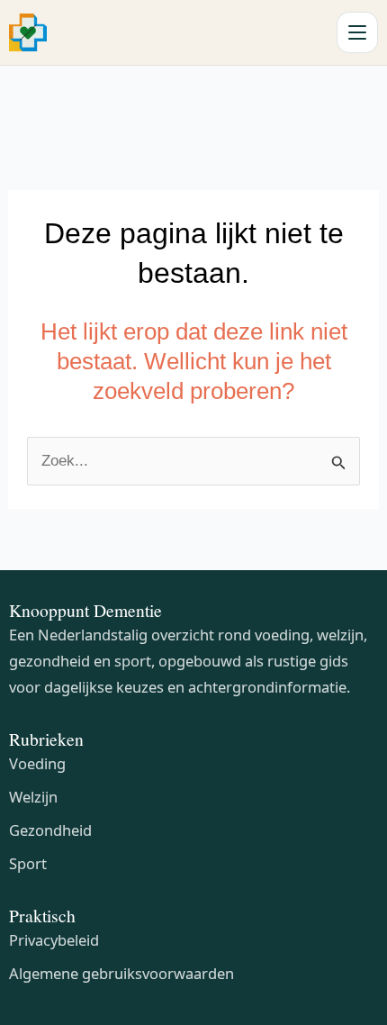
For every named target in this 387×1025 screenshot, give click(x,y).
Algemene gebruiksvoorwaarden (121, 973)
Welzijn (33, 796)
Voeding (37, 763)
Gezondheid (50, 830)
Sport (28, 863)
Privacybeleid (54, 940)
